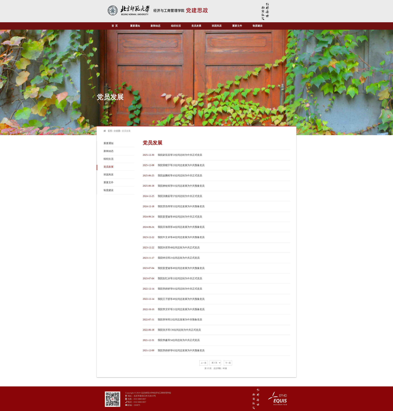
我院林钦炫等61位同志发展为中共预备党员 (181, 185)
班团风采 (217, 25)
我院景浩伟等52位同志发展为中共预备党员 (181, 206)
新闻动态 (155, 25)
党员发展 (196, 25)
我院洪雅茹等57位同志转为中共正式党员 (180, 196)
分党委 (117, 131)
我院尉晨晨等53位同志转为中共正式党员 (180, 155)
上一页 (203, 363)
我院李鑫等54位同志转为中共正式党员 (179, 340)
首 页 (115, 25)
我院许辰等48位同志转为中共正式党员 (179, 247)
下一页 (228, 363)
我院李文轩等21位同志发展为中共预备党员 (181, 309)
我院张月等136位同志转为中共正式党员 (179, 330)
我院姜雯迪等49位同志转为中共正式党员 (180, 216)
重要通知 (135, 25)
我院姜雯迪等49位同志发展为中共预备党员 (181, 268)
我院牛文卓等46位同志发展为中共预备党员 (181, 237)
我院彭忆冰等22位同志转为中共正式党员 (180, 278)
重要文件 (237, 25)
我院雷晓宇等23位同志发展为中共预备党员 (181, 165)
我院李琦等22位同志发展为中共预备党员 (180, 319)
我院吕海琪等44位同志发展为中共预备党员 (181, 227)
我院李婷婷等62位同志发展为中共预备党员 (181, 350)
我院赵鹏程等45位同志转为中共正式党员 (180, 175)
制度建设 (258, 25)
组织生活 (176, 25)
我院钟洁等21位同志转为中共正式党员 (179, 257)
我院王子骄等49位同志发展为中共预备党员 (181, 299)
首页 (110, 131)
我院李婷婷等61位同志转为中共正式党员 (180, 288)
